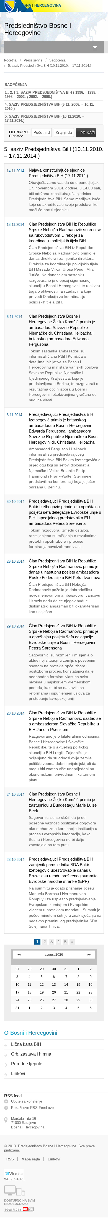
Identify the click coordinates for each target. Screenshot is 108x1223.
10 (17, 985)
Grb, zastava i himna (31, 1054)
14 (66, 985)
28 (30, 969)
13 (54, 985)
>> (89, 954)
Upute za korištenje (26, 1101)
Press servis (33, 60)
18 (30, 992)
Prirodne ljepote (26, 1063)
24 (17, 1000)
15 (78, 985)
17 (17, 992)
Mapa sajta (31, 1159)
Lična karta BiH (26, 1044)
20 (54, 992)
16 (90, 985)
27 (17, 969)
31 (66, 969)
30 (54, 969)
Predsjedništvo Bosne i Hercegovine (37, 29)
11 (29, 985)
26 (42, 1000)
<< (19, 954)
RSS (10, 1159)
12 (42, 985)
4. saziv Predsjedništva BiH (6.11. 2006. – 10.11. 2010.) (49, 106)
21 (66, 992)
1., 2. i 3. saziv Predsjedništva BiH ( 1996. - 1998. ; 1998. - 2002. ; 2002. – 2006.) (52, 94)
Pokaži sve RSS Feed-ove (32, 1108)
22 (78, 992)
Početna (10, 60)
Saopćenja (57, 60)
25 (30, 1000)
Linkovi (18, 1073)
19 (42, 992)
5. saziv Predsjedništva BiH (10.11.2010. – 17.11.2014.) (49, 66)
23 (90, 992)
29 (42, 969)
